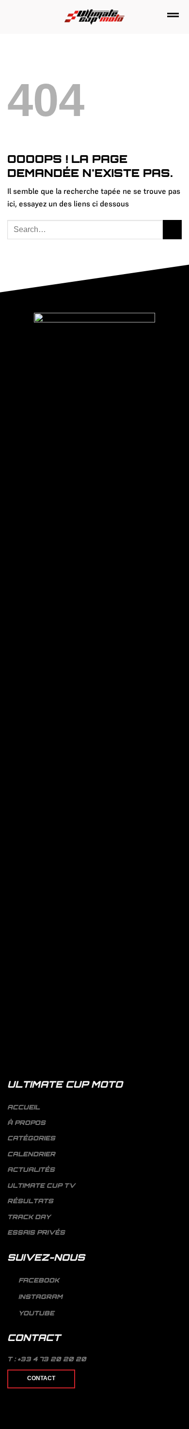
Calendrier (31, 1154)
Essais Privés (36, 1232)
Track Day (28, 1217)
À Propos (26, 1122)
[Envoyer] (172, 229)
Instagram (39, 1296)
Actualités (31, 1169)
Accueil (23, 1107)
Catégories (31, 1138)
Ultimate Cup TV (41, 1185)
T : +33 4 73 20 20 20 (46, 1359)
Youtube (35, 1313)
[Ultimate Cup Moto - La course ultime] (94, 17)
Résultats (30, 1201)
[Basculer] (178, 1138)
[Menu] (173, 16)
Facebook (37, 1280)
